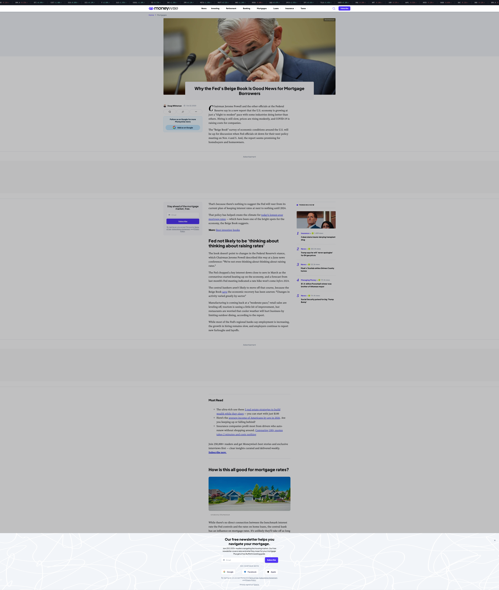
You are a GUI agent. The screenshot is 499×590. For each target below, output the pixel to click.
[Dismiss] (495, 540)
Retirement (231, 8)
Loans (276, 8)
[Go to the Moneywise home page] (163, 8)
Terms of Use (253, 578)
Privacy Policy (251, 580)
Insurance (289, 8)
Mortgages (262, 8)
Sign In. (256, 585)
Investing (215, 8)
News (203, 8)
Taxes (303, 8)
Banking (246, 8)
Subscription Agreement (268, 578)
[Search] (333, 8)
